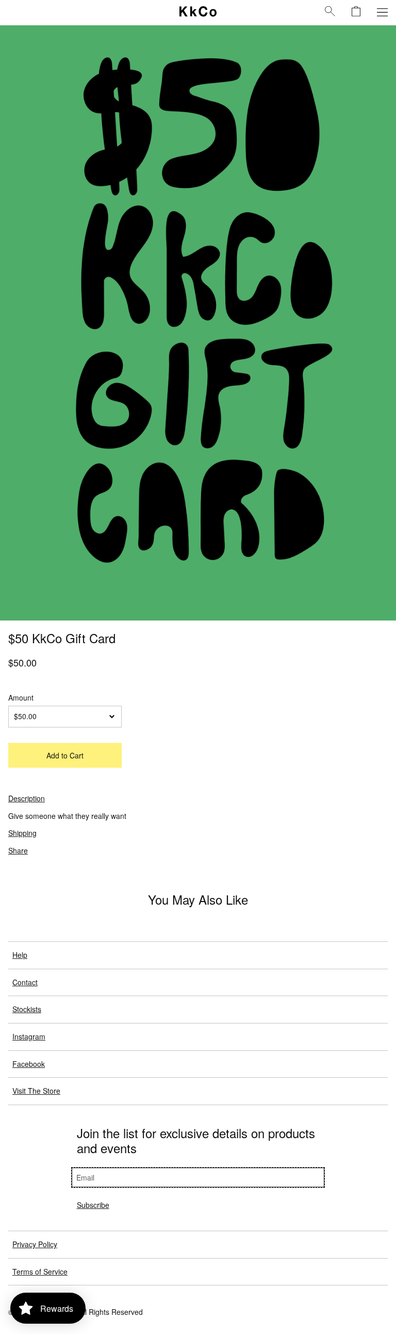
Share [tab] (18, 850)
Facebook (28, 1064)
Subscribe (93, 1205)
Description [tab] (26, 798)
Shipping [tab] (22, 833)
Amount (21, 698)
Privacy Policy (34, 1244)
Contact (25, 982)
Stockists (26, 1009)
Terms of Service (40, 1271)
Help (19, 955)
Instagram (28, 1036)
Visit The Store (36, 1090)
